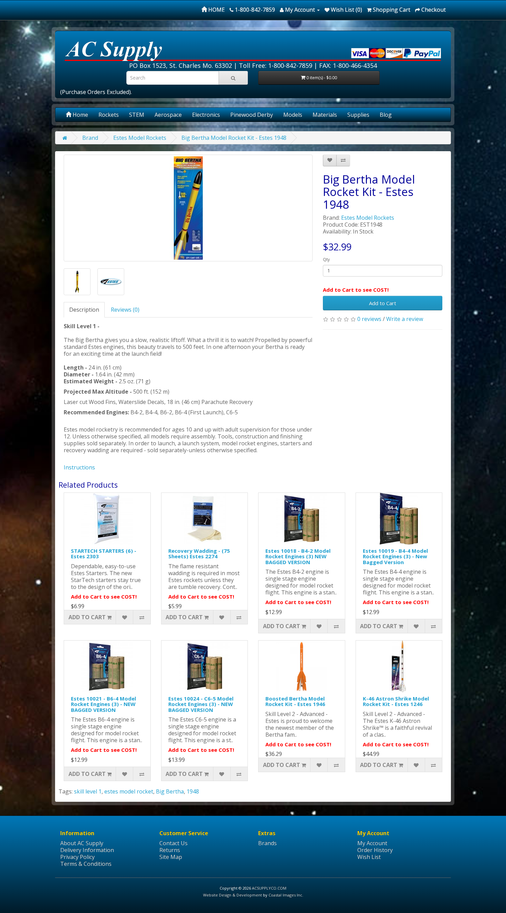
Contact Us (173, 843)
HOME (216, 9)
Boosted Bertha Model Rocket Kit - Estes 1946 (295, 701)
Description (84, 309)
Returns (169, 850)
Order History (375, 850)
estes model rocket (128, 791)
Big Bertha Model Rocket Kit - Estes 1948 (233, 138)
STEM (136, 114)
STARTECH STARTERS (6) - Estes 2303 (103, 553)
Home (79, 114)
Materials (325, 114)
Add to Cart (382, 303)
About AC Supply (81, 843)
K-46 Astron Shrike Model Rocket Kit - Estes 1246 (396, 701)
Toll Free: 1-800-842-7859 (275, 65)
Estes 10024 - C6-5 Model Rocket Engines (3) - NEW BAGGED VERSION (200, 704)
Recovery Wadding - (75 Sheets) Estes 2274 (199, 553)
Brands (267, 843)
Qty (326, 259)
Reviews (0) (125, 309)
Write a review (404, 319)
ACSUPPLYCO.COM (269, 888)
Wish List (369, 857)
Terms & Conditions (86, 864)
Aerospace (168, 114)
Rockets (108, 114)
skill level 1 (88, 791)
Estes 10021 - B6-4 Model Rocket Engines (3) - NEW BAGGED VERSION (103, 704)
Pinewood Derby (251, 114)
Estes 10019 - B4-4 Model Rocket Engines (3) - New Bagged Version (395, 556)
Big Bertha (170, 791)
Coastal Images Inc (285, 895)
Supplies (358, 114)
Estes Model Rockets (139, 138)
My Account (372, 843)
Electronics (206, 114)
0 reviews (369, 319)
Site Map (170, 857)
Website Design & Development (232, 895)
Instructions (79, 467)
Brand (90, 138)
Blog (386, 114)
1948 (193, 791)
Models (292, 114)
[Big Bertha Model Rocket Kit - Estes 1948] (188, 208)
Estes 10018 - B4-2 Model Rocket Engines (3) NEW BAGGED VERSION (297, 556)
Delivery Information (87, 850)
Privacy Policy (77, 857)
